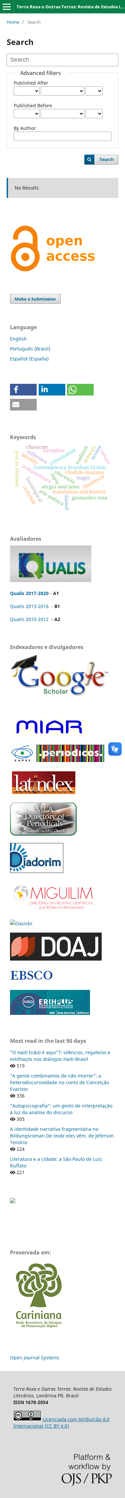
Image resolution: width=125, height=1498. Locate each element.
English (18, 339)
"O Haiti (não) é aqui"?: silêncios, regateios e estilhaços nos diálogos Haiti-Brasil (60, 1055)
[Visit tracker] (12, 1201)
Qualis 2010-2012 (29, 619)
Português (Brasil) (30, 349)
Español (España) (29, 359)
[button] (23, 389)
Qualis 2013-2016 (29, 606)
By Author (25, 128)
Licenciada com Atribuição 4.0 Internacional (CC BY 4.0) (61, 1422)
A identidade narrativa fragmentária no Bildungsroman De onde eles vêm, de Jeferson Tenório (62, 1135)
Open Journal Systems (34, 1357)
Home (13, 22)
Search (106, 159)
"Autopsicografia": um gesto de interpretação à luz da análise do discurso (61, 1109)
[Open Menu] (6, 6)
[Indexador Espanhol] (49, 735)
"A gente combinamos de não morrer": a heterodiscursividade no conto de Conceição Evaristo (59, 1082)
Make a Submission (35, 299)
